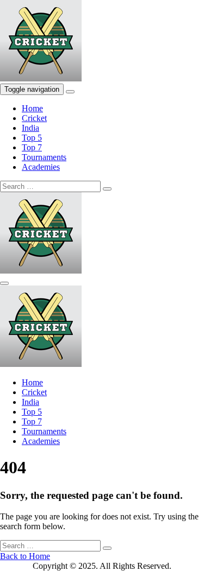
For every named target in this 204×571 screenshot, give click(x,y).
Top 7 (32, 147)
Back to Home (25, 556)
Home (32, 108)
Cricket (34, 118)
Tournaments (44, 157)
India (30, 127)
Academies (41, 167)
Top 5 (32, 137)
